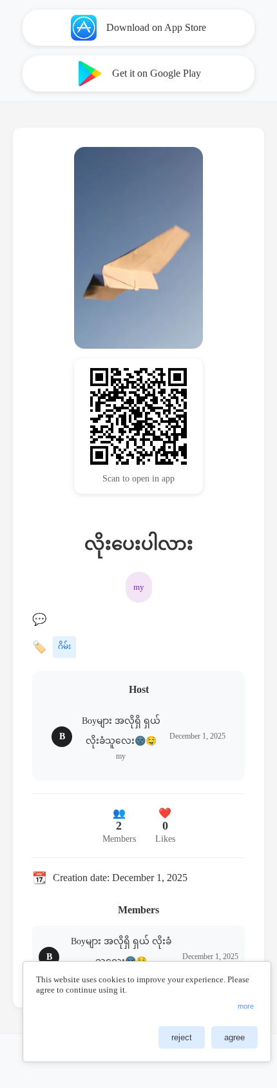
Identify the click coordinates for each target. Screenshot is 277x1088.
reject (181, 1037)
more (246, 1006)
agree (234, 1037)
